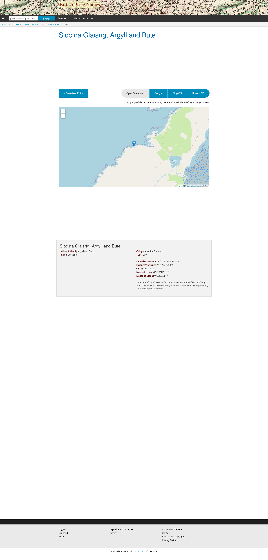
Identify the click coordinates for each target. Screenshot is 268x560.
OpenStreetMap (193, 185)
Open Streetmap (135, 93)
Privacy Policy (169, 540)
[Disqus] (134, 392)
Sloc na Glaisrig (52, 24)
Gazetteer (62, 18)
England (63, 529)
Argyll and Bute (32, 24)
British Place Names (80, 4)
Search (113, 532)
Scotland (16, 24)
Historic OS (198, 93)
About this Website (172, 529)
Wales (62, 536)
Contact (166, 532)
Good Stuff (142, 551)
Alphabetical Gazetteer (122, 529)
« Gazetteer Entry (73, 93)
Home (4, 24)
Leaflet (181, 185)
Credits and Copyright (173, 536)
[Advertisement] (134, 64)
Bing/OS (177, 93)
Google (158, 93)
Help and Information (83, 18)
